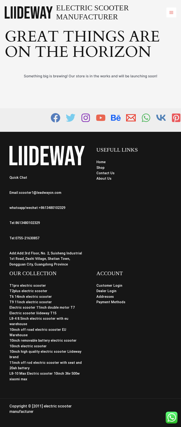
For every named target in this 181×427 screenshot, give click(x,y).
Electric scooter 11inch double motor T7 (42, 307)
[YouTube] (101, 118)
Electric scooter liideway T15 (32, 313)
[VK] (161, 118)
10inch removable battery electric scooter (43, 340)
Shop (100, 168)
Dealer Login (106, 291)
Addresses (105, 296)
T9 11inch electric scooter (30, 302)
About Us (103, 178)
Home (101, 162)
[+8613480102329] (146, 118)
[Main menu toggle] (171, 12)
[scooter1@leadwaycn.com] (131, 118)
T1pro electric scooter (27, 285)
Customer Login (109, 285)
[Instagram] (85, 118)
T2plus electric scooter (28, 291)
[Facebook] (55, 118)
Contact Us (105, 173)
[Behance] (116, 118)
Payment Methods (110, 302)
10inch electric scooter (28, 346)
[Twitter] (70, 118)
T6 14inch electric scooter (30, 296)
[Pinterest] (176, 118)
